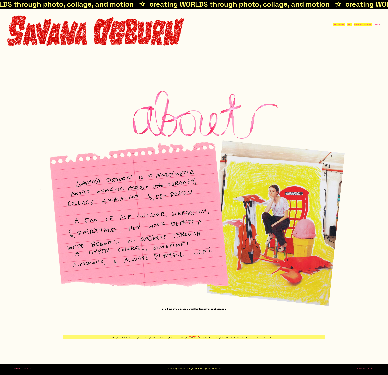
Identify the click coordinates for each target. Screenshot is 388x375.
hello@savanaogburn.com (211, 308)
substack (27, 368)
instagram (18, 368)
